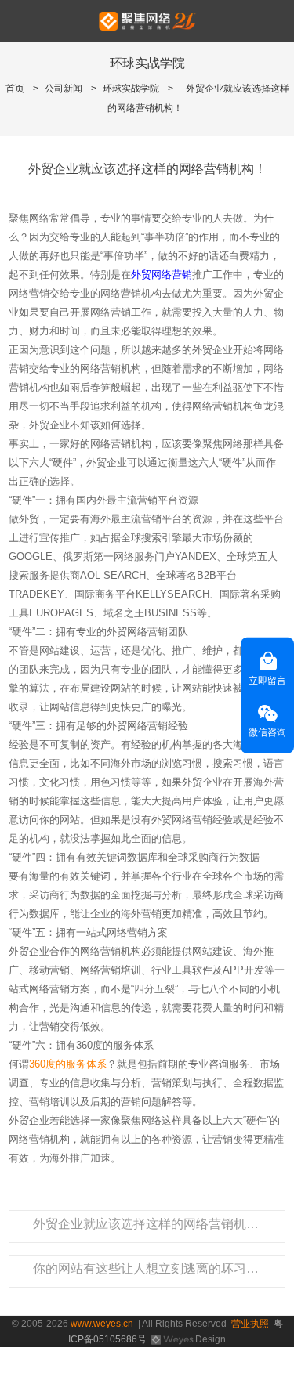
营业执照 (250, 1323)
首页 (14, 88)
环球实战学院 (131, 88)
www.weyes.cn (102, 1323)
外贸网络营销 (161, 274)
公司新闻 (63, 88)
